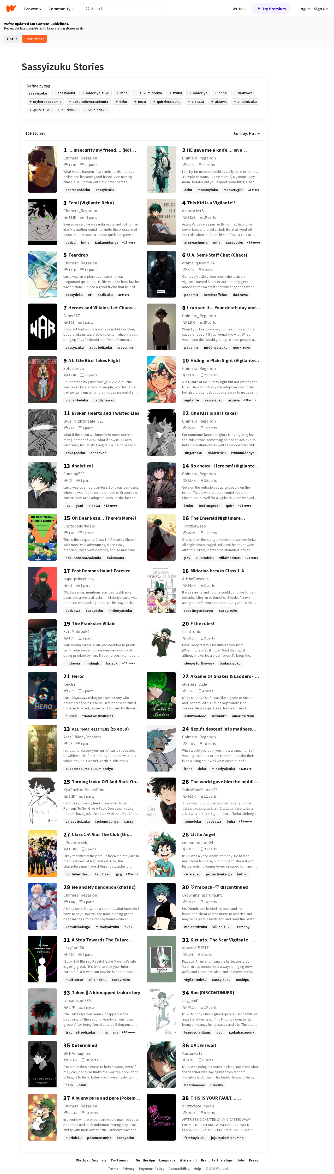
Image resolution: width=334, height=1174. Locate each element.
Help (197, 1168)
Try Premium (274, 8)
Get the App (145, 1160)
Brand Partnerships (217, 1160)
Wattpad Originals (91, 1160)
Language (167, 1160)
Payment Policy (151, 1168)
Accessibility (179, 1168)
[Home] (11, 8)
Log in (304, 8)
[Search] (88, 9)
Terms (113, 1168)
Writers (186, 1160)
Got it (12, 38)
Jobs (241, 1160)
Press (253, 1160)
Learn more (34, 38)
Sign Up (321, 8)
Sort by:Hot (245, 133)
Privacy (129, 1168)
